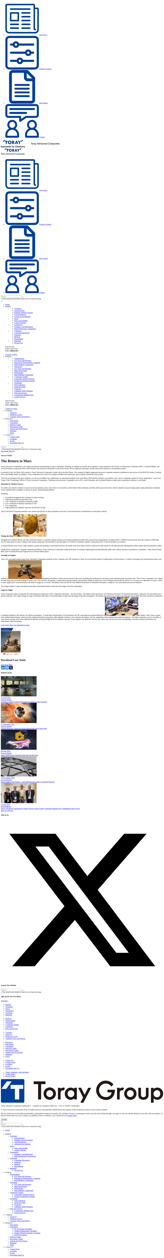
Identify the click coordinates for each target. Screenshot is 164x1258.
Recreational (18, 339)
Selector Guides (15, 425)
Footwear (17, 335)
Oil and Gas (18, 343)
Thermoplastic (19, 359)
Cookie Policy (10, 1074)
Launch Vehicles (20, 323)
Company (8, 1032)
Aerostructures (19, 311)
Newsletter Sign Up (17, 443)
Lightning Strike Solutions (23, 391)
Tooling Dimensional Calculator (25, 1231)
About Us (13, 413)
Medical (17, 337)
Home (7, 304)
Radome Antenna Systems (23, 313)
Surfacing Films (19, 387)
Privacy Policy (10, 1076)
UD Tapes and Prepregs (22, 361)
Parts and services (20, 393)
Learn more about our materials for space (15, 625)
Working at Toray (16, 415)
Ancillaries (18, 383)
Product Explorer (45, 69)
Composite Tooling (21, 377)
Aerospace (18, 309)
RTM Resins (18, 373)
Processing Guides (16, 427)
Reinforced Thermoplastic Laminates (27, 363)
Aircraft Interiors (20, 315)
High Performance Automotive (25, 329)
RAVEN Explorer (20, 1235)
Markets (8, 1005)
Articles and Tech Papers (18, 429)
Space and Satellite (21, 321)
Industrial (17, 341)
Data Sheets (43, 103)
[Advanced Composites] (30, 147)
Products (8, 1019)
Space (16, 319)
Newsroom (43, 35)
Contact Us (9, 1060)
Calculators (14, 423)
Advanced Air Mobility (22, 317)
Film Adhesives (19, 385)
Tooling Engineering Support (24, 381)
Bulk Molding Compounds (23, 365)
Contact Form (15, 437)
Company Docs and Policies (20, 417)
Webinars (13, 431)
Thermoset (18, 367)
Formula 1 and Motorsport (23, 327)
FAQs (12, 433)
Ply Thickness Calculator (23, 1229)
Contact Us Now (11, 355)
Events (12, 441)
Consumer (18, 331)
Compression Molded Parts (23, 395)
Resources (9, 1042)
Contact (42, 137)
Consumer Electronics (22, 333)
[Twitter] (82, 981)
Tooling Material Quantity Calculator (27, 1233)
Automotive (18, 325)
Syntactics (17, 389)
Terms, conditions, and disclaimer (17, 1072)
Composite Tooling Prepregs (24, 379)
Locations (13, 439)
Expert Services (19, 397)
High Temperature (20, 371)
